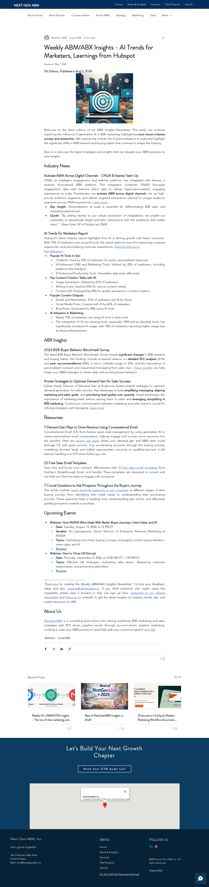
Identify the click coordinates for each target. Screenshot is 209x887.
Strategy (120, 15)
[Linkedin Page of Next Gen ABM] (151, 846)
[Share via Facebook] (45, 648)
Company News (80, 15)
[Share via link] (69, 648)
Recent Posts (35, 15)
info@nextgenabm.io (29, 862)
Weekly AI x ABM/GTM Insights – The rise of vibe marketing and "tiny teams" (50, 717)
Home (103, 846)
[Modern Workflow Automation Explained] (157, 696)
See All (177, 676)
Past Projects (107, 862)
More (165, 15)
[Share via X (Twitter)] (53, 648)
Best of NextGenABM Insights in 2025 (104, 717)
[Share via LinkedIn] (61, 648)
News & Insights (109, 852)
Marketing (138, 15)
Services (104, 857)
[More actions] (163, 38)
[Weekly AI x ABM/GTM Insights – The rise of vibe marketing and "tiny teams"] (51, 696)
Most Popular (57, 15)
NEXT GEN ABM (26, 5)
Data (153, 15)
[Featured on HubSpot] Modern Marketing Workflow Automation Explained (157, 717)
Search (104, 867)
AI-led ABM (102, 15)
